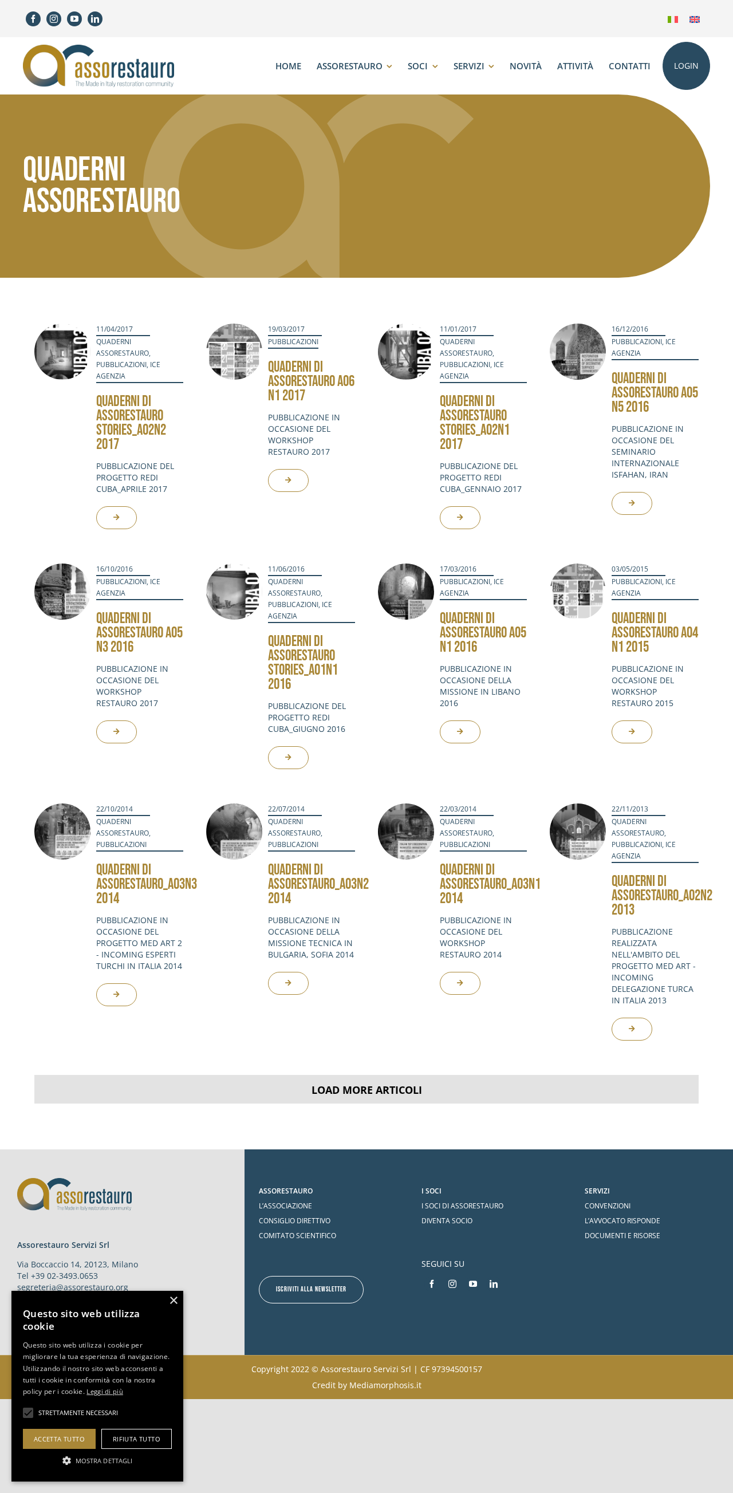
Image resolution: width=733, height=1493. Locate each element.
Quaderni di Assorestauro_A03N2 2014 (318, 884)
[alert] (97, 1386)
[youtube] (74, 18)
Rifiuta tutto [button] (136, 1439)
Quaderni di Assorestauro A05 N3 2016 (139, 633)
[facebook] (33, 18)
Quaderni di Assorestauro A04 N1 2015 (655, 633)
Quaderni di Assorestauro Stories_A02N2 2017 (131, 423)
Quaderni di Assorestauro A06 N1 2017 (311, 382)
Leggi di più (104, 1391)
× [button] (173, 1301)
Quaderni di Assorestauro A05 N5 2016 (655, 393)
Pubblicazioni (121, 364)
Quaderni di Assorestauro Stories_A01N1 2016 (303, 663)
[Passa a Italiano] (673, 18)
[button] (97, 1461)
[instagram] (53, 18)
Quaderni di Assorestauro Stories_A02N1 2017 (475, 423)
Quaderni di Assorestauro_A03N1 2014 (490, 884)
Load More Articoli (367, 1090)
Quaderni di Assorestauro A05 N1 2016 (483, 633)
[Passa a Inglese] (695, 18)
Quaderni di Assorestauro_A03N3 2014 (146, 884)
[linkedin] (95, 18)
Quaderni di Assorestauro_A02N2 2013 (662, 896)
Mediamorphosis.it (385, 1385)
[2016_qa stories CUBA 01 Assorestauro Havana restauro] (234, 569)
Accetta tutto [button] (59, 1439)
